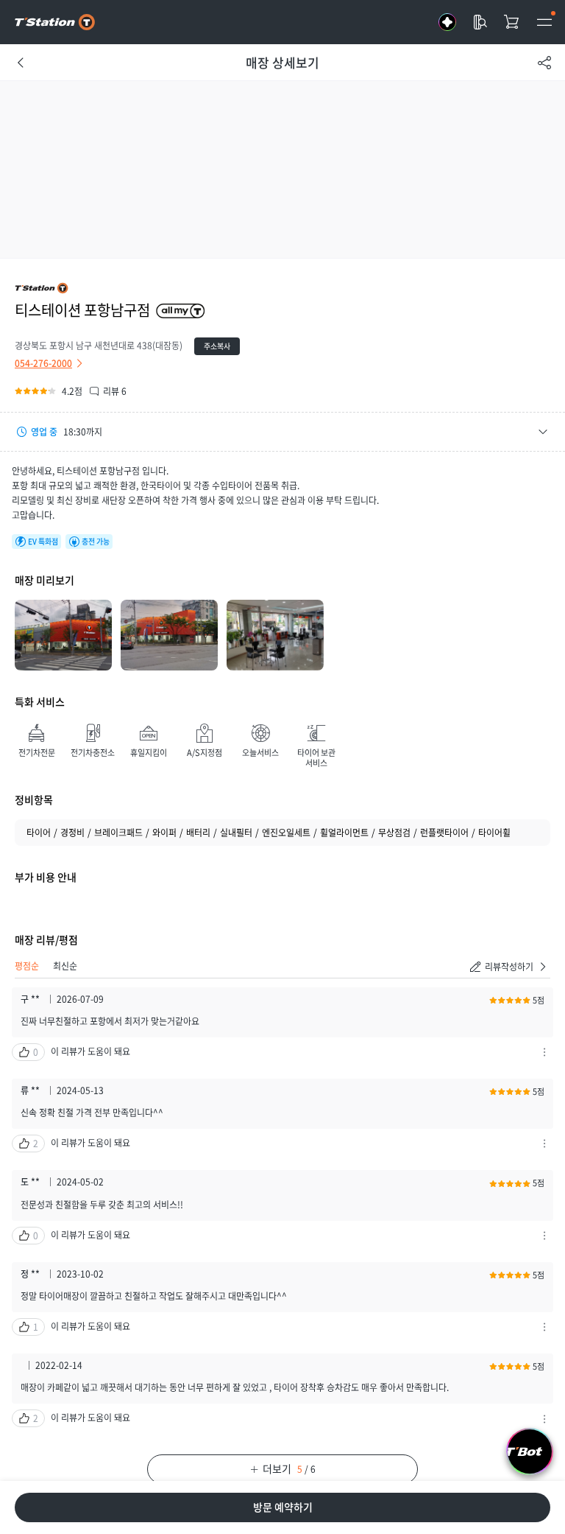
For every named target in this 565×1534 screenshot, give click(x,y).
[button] (282, 432)
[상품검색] (479, 22)
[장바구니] (512, 22)
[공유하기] (544, 62)
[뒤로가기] (20, 62)
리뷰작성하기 (509, 966)
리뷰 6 (115, 391)
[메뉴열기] (544, 22)
